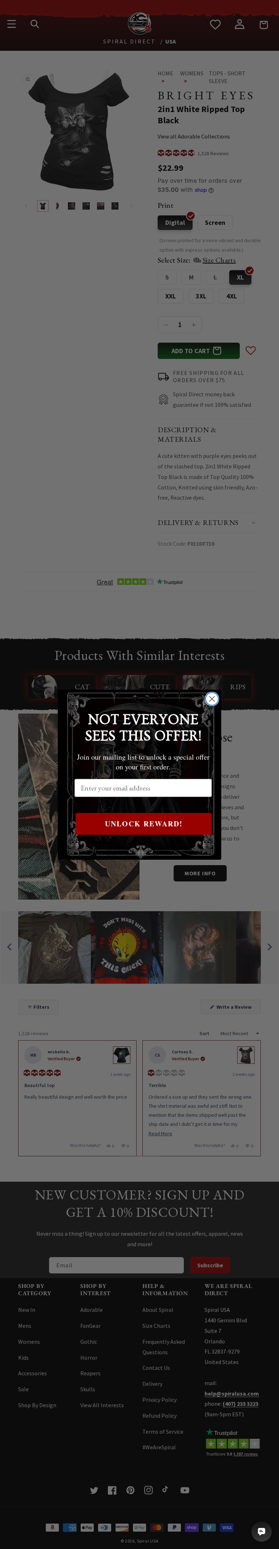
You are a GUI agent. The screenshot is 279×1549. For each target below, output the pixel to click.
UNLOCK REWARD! (144, 823)
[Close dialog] (212, 699)
